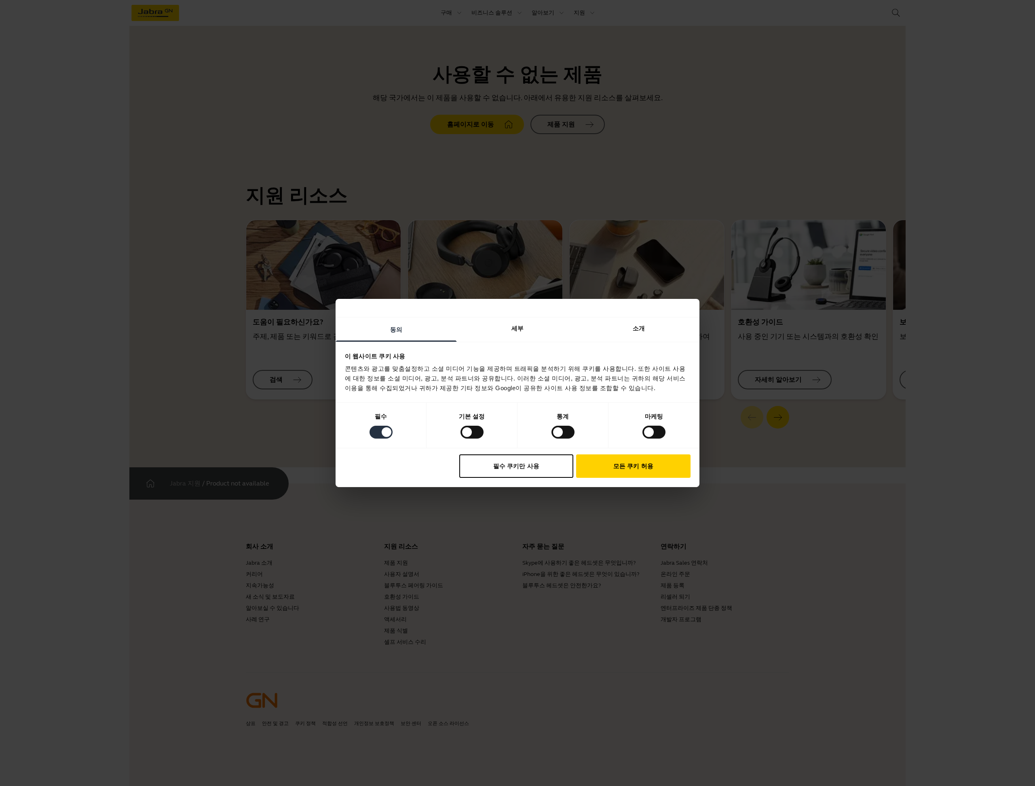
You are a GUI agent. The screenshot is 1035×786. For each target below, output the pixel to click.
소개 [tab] (639, 328)
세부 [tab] (517, 328)
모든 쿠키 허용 (633, 465)
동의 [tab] (396, 329)
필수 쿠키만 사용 (516, 465)
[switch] (472, 432)
